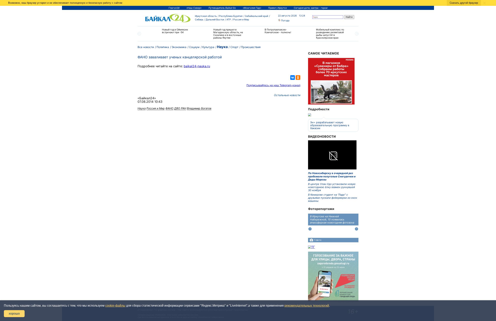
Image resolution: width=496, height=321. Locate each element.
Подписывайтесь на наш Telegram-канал (273, 85)
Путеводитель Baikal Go (222, 7)
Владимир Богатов (199, 108)
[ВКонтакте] (292, 77)
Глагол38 (174, 7)
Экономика (179, 47)
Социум (194, 47)
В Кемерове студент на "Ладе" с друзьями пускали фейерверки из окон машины (332, 198)
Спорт (234, 47)
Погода (285, 20)
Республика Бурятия (231, 16)
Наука (222, 47)
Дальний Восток (215, 19)
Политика (163, 47)
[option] (171, 32)
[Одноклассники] (298, 77)
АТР (228, 19)
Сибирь (199, 19)
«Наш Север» (194, 7)
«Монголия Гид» (252, 7)
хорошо (14, 313)
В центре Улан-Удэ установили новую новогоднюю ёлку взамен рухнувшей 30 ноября (332, 187)
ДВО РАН (180, 108)
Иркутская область (206, 16)
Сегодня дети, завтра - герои (310, 7)
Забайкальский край (256, 16)
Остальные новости (287, 95)
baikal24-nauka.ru (197, 66)
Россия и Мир (241, 19)
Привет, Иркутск (277, 7)
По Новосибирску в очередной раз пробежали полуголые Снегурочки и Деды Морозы (332, 176)
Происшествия (251, 47)
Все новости (146, 47)
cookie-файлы (115, 305)
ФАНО (169, 108)
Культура (208, 47)
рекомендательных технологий (306, 305)
